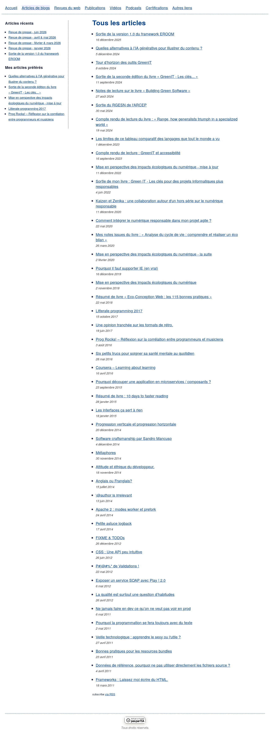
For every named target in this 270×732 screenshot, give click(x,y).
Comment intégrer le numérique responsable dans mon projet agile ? (153, 220)
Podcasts (133, 7)
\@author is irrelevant (114, 495)
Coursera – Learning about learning (125, 367)
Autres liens (182, 7)
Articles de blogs (36, 7)
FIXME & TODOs (110, 537)
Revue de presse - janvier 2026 (29, 48)
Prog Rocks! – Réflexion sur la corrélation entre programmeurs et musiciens (159, 339)
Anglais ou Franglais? (114, 480)
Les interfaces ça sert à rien (119, 410)
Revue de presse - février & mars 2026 (34, 42)
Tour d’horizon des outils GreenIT (124, 62)
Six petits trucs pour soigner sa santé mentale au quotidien (145, 353)
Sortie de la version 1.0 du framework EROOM (135, 33)
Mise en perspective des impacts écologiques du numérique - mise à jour (157, 166)
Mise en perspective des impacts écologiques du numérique (146, 282)
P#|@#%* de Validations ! (117, 565)
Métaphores (106, 452)
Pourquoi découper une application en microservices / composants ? (153, 381)
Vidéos (115, 7)
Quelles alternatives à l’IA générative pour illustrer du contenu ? (149, 48)
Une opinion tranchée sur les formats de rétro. (134, 324)
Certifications (157, 7)
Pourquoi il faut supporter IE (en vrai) (127, 268)
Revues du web (67, 7)
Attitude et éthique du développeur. (125, 466)
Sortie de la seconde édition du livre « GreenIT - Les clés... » (147, 76)
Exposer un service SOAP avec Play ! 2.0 (131, 580)
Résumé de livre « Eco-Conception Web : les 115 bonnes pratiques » (154, 296)
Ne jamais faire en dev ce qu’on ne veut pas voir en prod (143, 608)
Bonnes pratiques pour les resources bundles (134, 651)
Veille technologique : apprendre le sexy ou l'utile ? (138, 636)
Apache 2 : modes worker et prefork (126, 509)
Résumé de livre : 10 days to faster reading (132, 395)
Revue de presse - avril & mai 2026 (32, 37)
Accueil (11, 7)
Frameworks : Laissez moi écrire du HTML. (132, 679)
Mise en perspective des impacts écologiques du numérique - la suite (154, 254)
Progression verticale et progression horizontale (136, 424)
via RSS (110, 694)
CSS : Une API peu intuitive (119, 551)
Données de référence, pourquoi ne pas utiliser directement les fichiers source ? (163, 665)
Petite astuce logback (114, 523)
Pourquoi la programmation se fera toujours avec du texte (144, 622)
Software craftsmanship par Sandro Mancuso (134, 438)
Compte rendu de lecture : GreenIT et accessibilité (138, 152)
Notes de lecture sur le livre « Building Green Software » (143, 90)
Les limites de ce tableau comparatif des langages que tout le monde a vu (158, 138)
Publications (95, 7)
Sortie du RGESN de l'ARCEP (121, 104)
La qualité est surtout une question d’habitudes (135, 594)
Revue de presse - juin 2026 (27, 32)
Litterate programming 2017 (27, 108)
